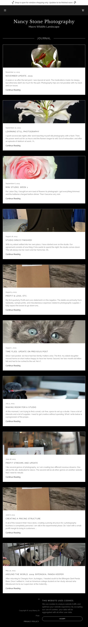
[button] (5, 10)
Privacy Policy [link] (31, 621)
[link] (83, 10)
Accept (62, 619)
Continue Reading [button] (13, 90)
